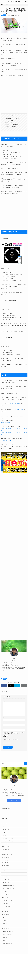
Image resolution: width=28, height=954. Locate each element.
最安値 (5, 897)
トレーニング (7, 876)
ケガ (5, 870)
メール (4, 722)
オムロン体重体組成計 (18, 409)
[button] (4, 685)
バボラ (5, 860)
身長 (5, 940)
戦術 (5, 923)
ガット (5, 835)
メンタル (6, 891)
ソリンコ (6, 851)
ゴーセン (6, 849)
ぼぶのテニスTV (7, 440)
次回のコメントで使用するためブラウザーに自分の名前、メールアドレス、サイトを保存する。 (14, 733)
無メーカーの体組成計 (15, 403)
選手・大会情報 (7, 943)
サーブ (5, 873)
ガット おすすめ (8, 838)
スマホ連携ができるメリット (11, 118)
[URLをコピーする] (24, 685)
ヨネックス (6, 865)
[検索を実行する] (25, 763)
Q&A (5, 826)
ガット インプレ (8, 841)
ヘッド (5, 862)
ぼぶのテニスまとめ (14, 2)
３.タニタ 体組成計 (11, 126)
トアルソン (6, 857)
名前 (4, 717)
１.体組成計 (10, 122)
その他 (4, 15)
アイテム (6, 832)
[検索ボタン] (26, 2)
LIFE (5, 823)
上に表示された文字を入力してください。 (11, 739)
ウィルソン (6, 846)
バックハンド (7, 879)
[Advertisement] (14, 95)
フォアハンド (7, 882)
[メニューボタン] (2, 2)
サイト (4, 727)
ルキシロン (6, 868)
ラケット (6, 894)
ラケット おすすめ (8, 900)
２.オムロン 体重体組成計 (13, 124)
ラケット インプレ (8, 903)
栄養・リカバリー (8, 931)
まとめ (6, 128)
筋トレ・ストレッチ (8, 934)
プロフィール (14, 800)
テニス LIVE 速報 (5, 422)
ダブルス (6, 928)
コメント (5, 701)
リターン (6, 917)
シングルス (6, 926)
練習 (5, 937)
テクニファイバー (7, 854)
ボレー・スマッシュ (8, 888)
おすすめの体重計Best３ (10, 121)
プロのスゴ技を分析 (8, 885)
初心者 (5, 920)
